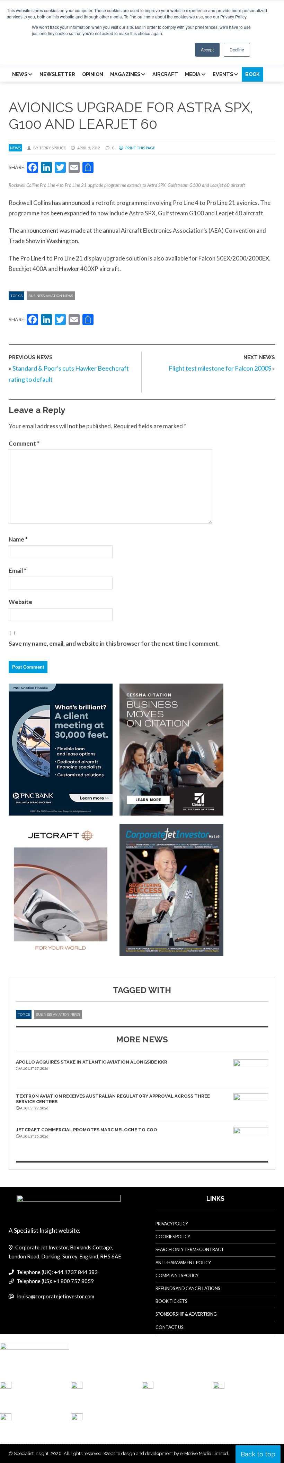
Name (18, 539)
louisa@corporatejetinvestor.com (55, 1296)
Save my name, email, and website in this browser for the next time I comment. (114, 643)
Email (17, 570)
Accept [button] (207, 49)
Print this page (140, 148)
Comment (24, 443)
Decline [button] (237, 49)
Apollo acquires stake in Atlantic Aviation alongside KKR (91, 1062)
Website (20, 601)
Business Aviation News (50, 296)
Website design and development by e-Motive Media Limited (166, 1453)
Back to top (258, 1454)
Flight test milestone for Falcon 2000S (220, 368)
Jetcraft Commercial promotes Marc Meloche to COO (86, 1129)
